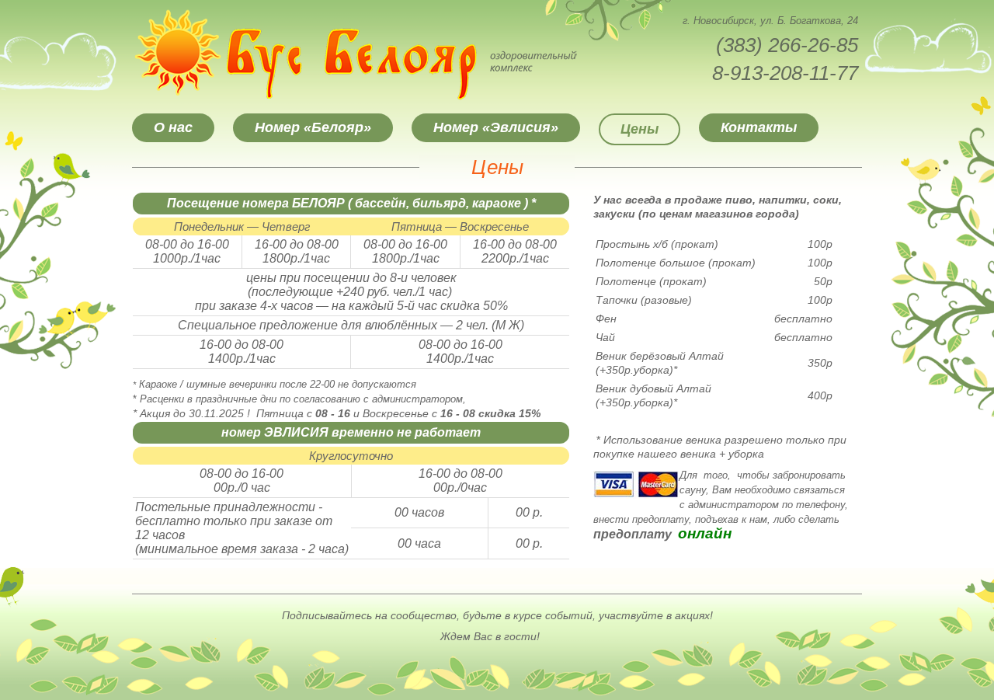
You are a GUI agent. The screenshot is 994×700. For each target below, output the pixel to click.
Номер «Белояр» (313, 127)
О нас (173, 127)
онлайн (705, 533)
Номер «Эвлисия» (495, 127)
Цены (639, 129)
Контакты (759, 127)
